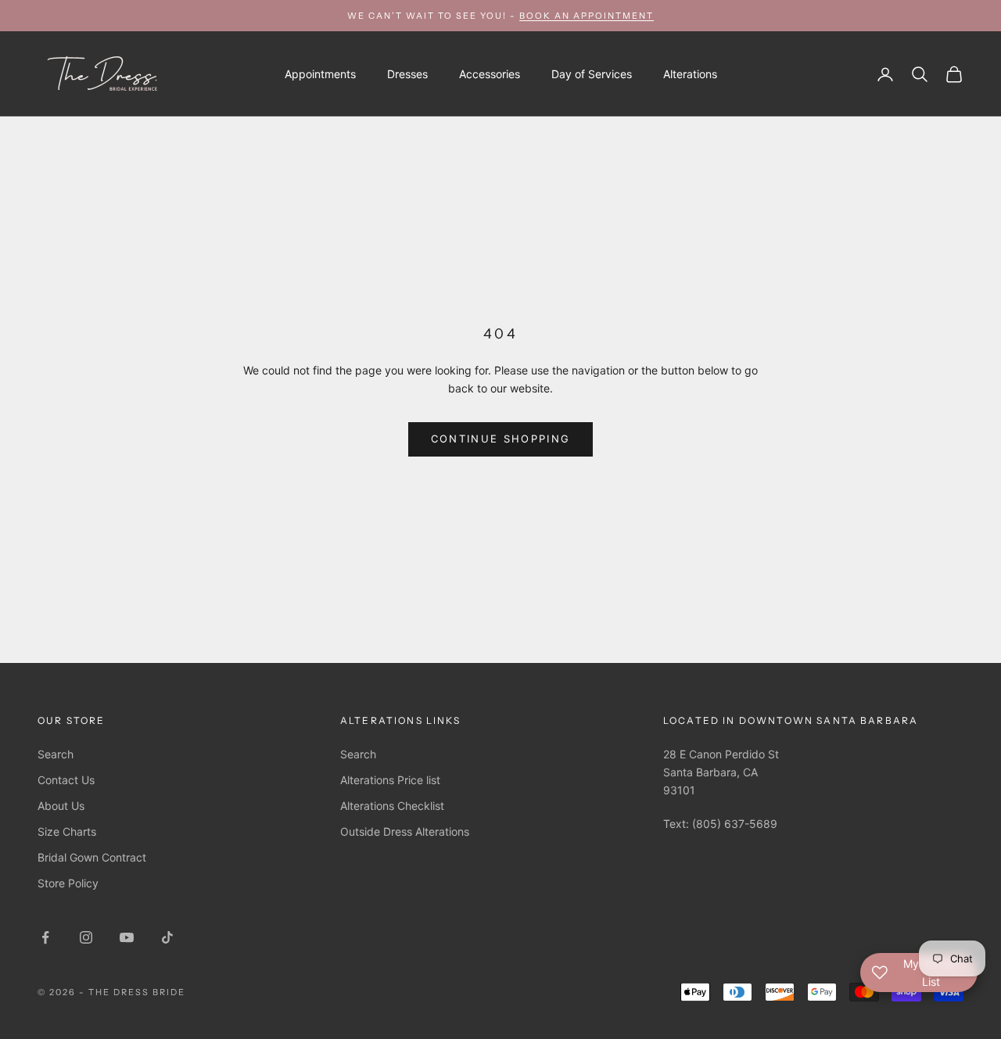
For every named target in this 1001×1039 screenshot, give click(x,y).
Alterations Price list (390, 779)
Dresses (407, 74)
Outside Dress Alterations (404, 831)
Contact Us (66, 779)
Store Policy (68, 883)
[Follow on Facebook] (45, 937)
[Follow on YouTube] (127, 937)
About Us (61, 805)
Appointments (320, 74)
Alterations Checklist (392, 805)
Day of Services (591, 74)
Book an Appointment (586, 15)
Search (56, 754)
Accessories (489, 74)
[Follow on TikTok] (167, 937)
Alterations (690, 74)
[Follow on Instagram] (86, 937)
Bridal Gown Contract (92, 857)
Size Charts (67, 831)
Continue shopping (501, 438)
